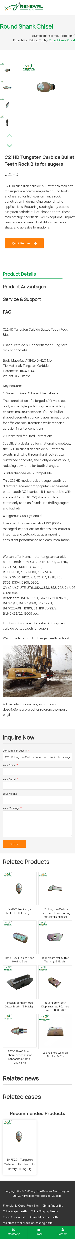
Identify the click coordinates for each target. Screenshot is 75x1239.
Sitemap (46, 1195)
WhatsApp (14, 1234)
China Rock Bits (28, 1205)
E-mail (39, 1234)
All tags (56, 1195)
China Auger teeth (15, 1211)
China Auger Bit (52, 1205)
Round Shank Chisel (62, 40)
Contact (63, 1234)
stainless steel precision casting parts (27, 1223)
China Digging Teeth (44, 1211)
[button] (9, 145)
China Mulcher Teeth (44, 1217)
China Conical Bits (14, 1217)
